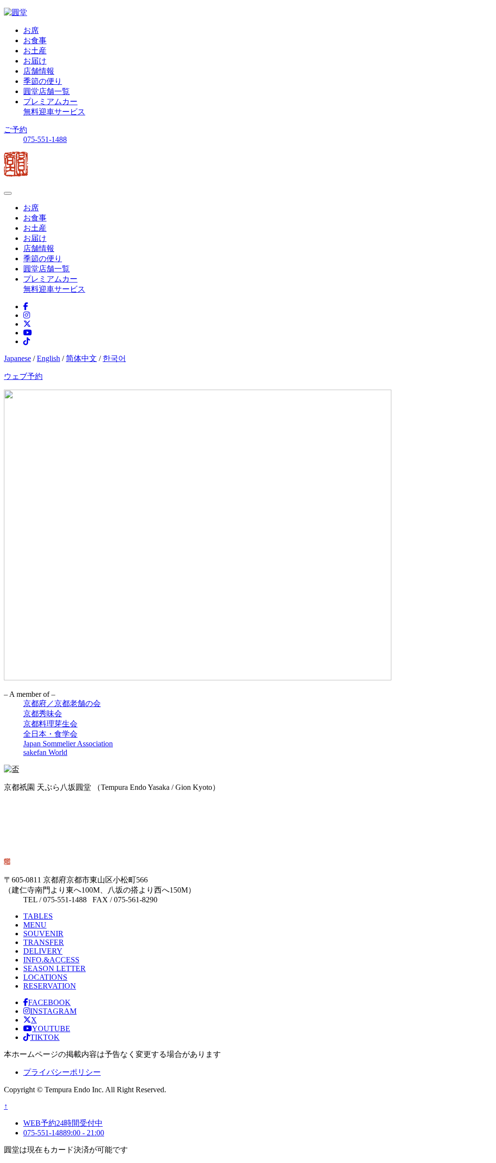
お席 (31, 30)
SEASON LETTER (54, 968)
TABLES (38, 916)
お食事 (34, 40)
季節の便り (42, 81)
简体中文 (81, 358)
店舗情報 (38, 71)
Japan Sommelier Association (68, 743)
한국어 (114, 358)
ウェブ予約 (23, 376)
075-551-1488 (45, 139)
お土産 (34, 51)
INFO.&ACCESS (51, 960)
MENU (34, 925)
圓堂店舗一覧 (46, 91)
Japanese (17, 358)
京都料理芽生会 (50, 724)
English (48, 358)
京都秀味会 (42, 713)
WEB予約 (63, 1123)
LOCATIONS (45, 977)
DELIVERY (42, 951)
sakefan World (45, 752)
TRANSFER (43, 942)
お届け (34, 61)
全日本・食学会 (50, 734)
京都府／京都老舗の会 (62, 703)
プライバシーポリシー (62, 1072)
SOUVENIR (43, 933)
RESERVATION (49, 986)
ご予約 (15, 130)
